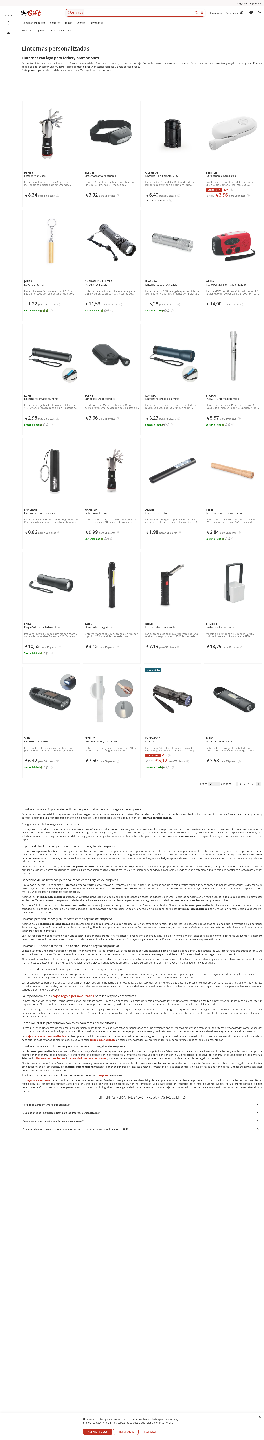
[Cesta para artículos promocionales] (260, 13)
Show (203, 783)
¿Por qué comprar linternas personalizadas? (46, 1104)
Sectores (55, 22)
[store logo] (31, 13)
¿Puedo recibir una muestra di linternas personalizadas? (53, 1121)
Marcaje (84, 70)
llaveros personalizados (50, 1058)
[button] (255, 3)
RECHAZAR (150, 1431)
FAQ (108, 70)
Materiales (60, 70)
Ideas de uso (97, 70)
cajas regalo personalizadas (73, 996)
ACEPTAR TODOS (98, 1431)
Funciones (73, 70)
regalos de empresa (38, 1080)
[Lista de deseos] (251, 13)
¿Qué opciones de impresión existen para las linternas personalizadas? (61, 1112)
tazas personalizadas (103, 1040)
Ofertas (81, 22)
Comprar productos (34, 22)
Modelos (47, 70)
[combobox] (135, 13)
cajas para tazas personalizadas (46, 1036)
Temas (68, 22)
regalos (103, 1075)
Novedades (96, 22)
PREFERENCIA (126, 1431)
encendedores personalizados (88, 1058)
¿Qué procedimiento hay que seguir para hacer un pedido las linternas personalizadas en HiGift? (75, 1129)
